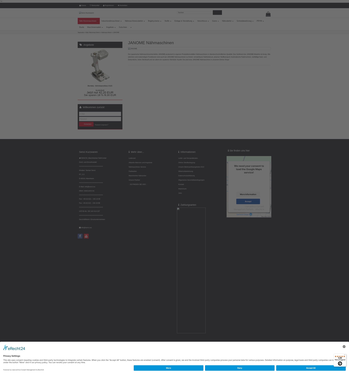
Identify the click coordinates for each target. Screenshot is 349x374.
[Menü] (344, 355)
